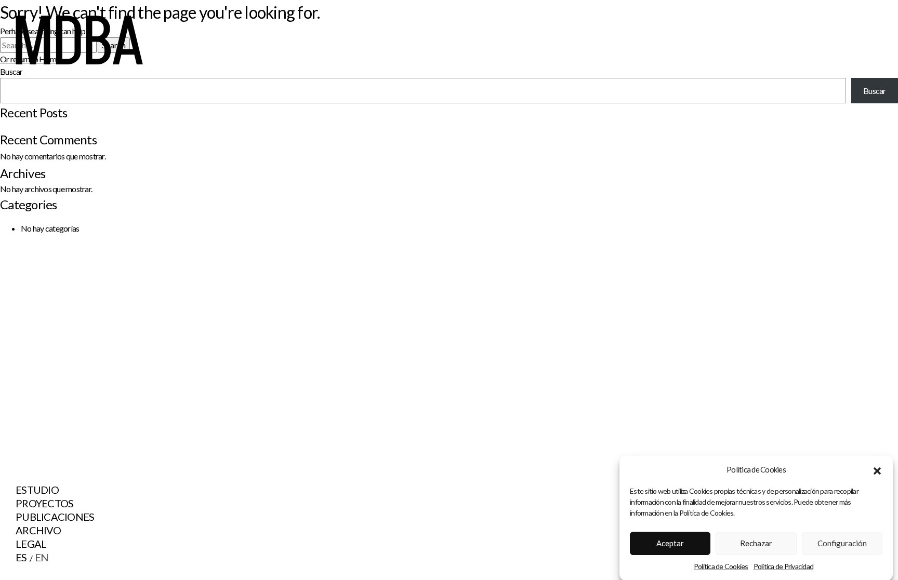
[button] (877, 469)
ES (21, 557)
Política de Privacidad (784, 566)
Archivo (38, 530)
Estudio (37, 489)
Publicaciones (55, 516)
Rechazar (756, 543)
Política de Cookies (721, 566)
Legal (31, 543)
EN (42, 557)
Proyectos (44, 503)
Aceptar (670, 543)
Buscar (874, 91)
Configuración (842, 543)
